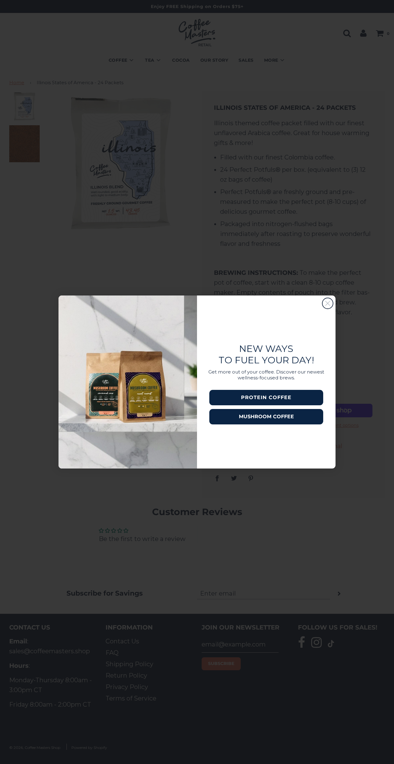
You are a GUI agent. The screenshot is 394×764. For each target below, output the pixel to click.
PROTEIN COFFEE (266, 397)
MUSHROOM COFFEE (266, 416)
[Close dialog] (327, 303)
